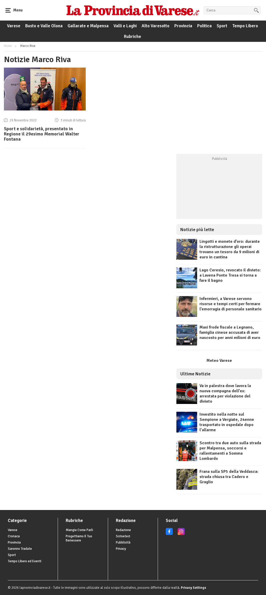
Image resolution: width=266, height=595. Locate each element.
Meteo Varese (219, 360)
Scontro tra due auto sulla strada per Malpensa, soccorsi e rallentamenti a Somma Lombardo (230, 450)
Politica (204, 26)
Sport (222, 26)
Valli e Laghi (125, 26)
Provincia (183, 26)
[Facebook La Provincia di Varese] (169, 534)
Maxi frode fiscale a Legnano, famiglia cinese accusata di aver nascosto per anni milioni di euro (230, 332)
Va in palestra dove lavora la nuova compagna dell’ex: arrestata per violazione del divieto (225, 393)
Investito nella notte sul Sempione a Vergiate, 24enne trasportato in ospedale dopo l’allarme (227, 422)
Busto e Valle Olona (44, 26)
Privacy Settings (193, 588)
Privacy (121, 549)
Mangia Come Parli (79, 530)
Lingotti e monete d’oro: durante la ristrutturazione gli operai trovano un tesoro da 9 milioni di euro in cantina (230, 249)
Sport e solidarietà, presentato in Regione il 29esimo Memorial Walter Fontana (41, 134)
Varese (13, 26)
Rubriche (132, 36)
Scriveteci (123, 536)
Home (8, 46)
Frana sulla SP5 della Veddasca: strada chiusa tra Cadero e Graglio (229, 477)
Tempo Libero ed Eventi (24, 561)
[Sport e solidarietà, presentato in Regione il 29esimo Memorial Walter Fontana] (45, 109)
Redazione (123, 530)
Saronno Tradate (20, 549)
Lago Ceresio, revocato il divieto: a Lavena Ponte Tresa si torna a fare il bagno (230, 275)
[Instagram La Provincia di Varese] (181, 534)
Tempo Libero (245, 26)
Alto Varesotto (155, 26)
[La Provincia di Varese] (133, 10)
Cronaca (14, 536)
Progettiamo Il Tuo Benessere (79, 538)
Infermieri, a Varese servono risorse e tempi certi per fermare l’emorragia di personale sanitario (231, 304)
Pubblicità (123, 542)
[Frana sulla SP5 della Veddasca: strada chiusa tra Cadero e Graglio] (186, 488)
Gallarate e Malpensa (88, 26)
